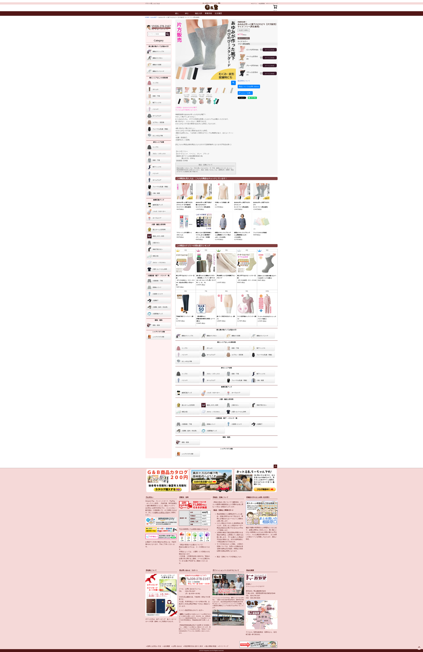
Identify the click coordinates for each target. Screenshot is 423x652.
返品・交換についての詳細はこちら (229, 557)
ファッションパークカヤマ (255, 586)
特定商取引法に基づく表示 (193, 646)
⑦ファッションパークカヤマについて (226, 570)
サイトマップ (223, 646)
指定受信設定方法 (191, 618)
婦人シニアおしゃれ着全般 (158, 78)
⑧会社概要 (250, 570)
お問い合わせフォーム (193, 589)
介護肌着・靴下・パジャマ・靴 (158, 275)
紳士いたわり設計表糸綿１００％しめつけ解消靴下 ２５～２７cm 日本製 (204, 235)
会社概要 (167, 646)
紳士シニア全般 (158, 142)
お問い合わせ (177, 646)
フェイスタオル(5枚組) (260, 232)
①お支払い (150, 497)
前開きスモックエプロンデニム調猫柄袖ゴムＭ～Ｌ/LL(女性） (242, 235)
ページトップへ (275, 466)
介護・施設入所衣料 (159, 224)
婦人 (177, 13)
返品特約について (244, 81)
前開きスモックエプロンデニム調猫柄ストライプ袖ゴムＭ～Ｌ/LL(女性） (223, 235)
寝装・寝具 (158, 320)
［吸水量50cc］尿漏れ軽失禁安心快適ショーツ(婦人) (205, 319)
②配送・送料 (184, 497)
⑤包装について (151, 570)
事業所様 (208, 13)
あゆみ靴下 (153, 17)
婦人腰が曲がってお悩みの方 (159, 46)
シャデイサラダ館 (158, 332)
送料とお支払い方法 (162, 512)
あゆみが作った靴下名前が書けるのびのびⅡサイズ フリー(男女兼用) (204, 205)
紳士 (187, 13)
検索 (168, 34)
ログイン (254, 3)
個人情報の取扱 (211, 646)
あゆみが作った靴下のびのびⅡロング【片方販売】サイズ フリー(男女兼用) (184, 205)
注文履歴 (218, 13)
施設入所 (198, 13)
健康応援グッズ (158, 200)
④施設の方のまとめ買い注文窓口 (257, 497)
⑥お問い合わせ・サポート (188, 570)
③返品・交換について (220, 497)
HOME (147, 17)
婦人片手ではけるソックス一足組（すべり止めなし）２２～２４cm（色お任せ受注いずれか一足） (185, 280)
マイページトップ (272, 3)
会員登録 (262, 3)
